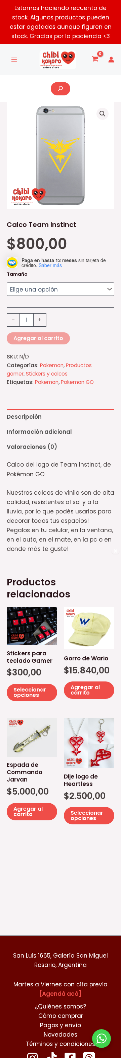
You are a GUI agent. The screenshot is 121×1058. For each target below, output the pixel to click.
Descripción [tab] (24, 417)
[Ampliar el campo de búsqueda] (60, 88)
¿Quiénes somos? (60, 1006)
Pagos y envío (60, 1025)
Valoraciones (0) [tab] (32, 447)
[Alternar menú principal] (14, 60)
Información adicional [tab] (39, 432)
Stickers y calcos (47, 373)
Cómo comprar (60, 1016)
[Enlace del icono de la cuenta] (111, 60)
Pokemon (52, 365)
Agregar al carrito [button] (85, 690)
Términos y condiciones (60, 1044)
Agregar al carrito (38, 338)
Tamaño (17, 274)
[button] (102, 114)
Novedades (60, 1035)
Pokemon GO (77, 382)
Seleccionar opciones (29, 692)
